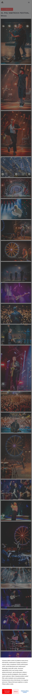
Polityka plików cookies (25, 691)
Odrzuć (16, 691)
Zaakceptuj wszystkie (7, 691)
